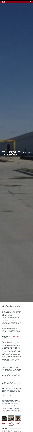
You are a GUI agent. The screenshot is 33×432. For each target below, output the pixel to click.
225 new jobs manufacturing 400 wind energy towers (14, 318)
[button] (24, 152)
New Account (29, 0)
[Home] (3, 2)
